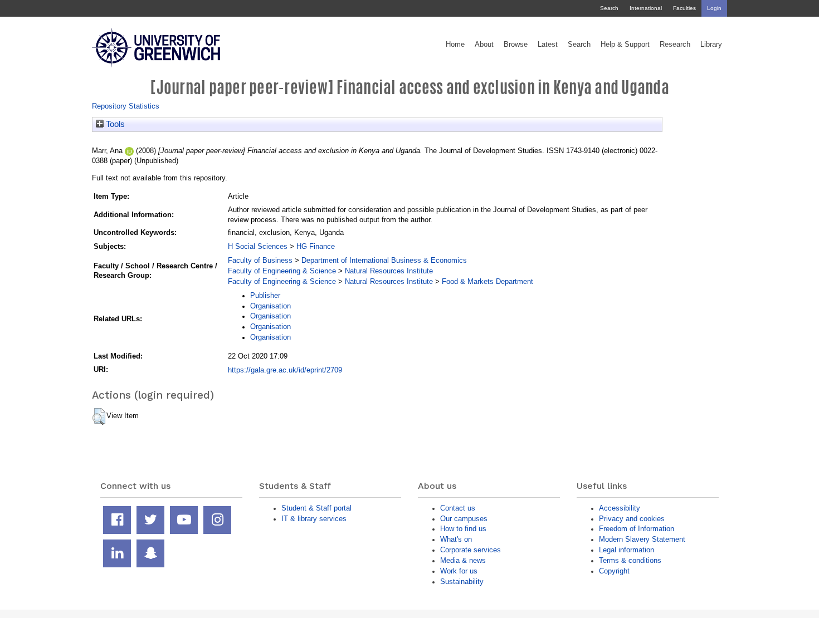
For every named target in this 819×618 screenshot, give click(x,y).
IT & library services (314, 518)
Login (714, 8)
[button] (98, 416)
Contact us (457, 508)
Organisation (270, 306)
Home (455, 44)
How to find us (463, 528)
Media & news (463, 560)
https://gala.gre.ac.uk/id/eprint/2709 (285, 370)
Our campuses (464, 518)
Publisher (265, 295)
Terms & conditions (630, 560)
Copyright (614, 571)
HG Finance (315, 246)
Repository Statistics (125, 106)
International (646, 8)
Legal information (626, 550)
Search (609, 8)
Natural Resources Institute (389, 271)
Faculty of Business (260, 260)
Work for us (458, 571)
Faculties (684, 8)
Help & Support (625, 44)
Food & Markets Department (487, 281)
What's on (456, 539)
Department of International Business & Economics (384, 260)
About (484, 44)
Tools (114, 124)
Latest (548, 44)
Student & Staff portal (316, 508)
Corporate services (470, 550)
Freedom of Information (636, 528)
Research (675, 44)
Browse (516, 44)
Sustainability (462, 581)
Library (711, 44)
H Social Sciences (257, 246)
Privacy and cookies (632, 518)
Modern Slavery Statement (642, 539)
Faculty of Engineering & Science (282, 271)
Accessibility (619, 508)
